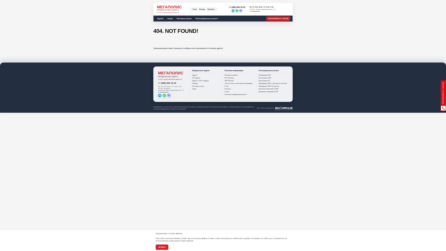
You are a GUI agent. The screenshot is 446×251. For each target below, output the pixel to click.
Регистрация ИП (264, 81)
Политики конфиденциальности (236, 94)
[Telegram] (233, 10)
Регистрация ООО (265, 78)
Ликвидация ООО (265, 75)
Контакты (211, 9)
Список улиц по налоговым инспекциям (238, 83)
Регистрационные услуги (206, 19)
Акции (170, 19)
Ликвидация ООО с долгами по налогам (273, 83)
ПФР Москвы (229, 81)
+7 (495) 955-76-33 (167, 83)
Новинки (195, 83)
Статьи (227, 91)
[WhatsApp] (236, 10)
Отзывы (202, 9)
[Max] (240, 10)
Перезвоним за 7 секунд (278, 18)
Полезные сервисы (231, 75)
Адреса (160, 19)
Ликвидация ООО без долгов (269, 86)
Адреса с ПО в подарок (200, 81)
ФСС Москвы (229, 78)
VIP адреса (196, 78)
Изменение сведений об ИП (268, 91)
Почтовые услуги (184, 19)
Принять (162, 247)
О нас (195, 9)
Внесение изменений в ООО (268, 89)
